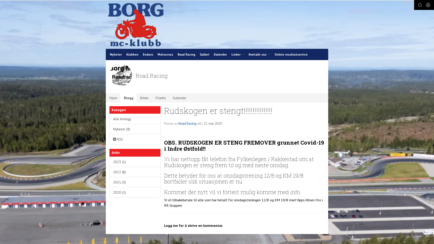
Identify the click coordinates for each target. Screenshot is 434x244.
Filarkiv (160, 98)
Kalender (220, 54)
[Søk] (420, 5)
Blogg (128, 98)
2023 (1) (119, 162)
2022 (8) (119, 172)
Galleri (204, 54)
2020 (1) (119, 192)
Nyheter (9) (121, 129)
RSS (119, 139)
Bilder (144, 98)
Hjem (113, 98)
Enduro (148, 54)
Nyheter (116, 54)
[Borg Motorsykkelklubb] (136, 24)
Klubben (132, 54)
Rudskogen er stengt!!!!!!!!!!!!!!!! (218, 110)
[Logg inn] (428, 5)
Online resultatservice (291, 54)
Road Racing (186, 54)
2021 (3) (119, 182)
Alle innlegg (122, 119)
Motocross (165, 54)
